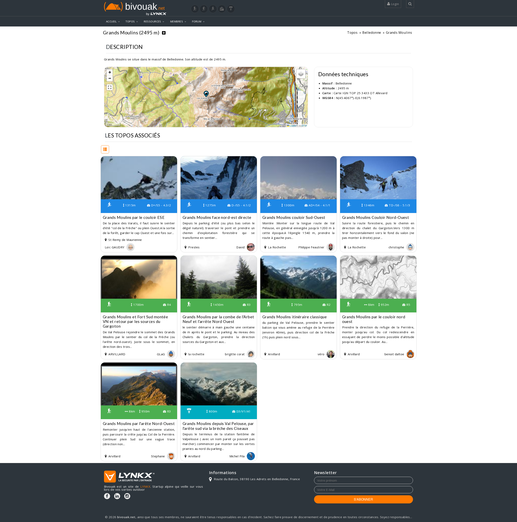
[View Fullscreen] (110, 87)
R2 (328, 305)
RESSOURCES (152, 21)
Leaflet (293, 125)
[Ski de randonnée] (213, 9)
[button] (206, 94)
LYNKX (145, 486)
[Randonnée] (195, 9)
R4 (168, 305)
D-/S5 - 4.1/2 (240, 205)
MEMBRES (176, 21)
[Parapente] (231, 9)
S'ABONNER (363, 499)
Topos (352, 32)
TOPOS (130, 21)
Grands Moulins (399, 32)
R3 (248, 305)
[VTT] (222, 9)
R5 (407, 305)
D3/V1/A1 (243, 411)
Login (394, 4)
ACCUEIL (111, 21)
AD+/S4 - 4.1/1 (319, 205)
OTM (304, 125)
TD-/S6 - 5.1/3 (399, 205)
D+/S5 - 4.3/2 (160, 205)
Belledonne (371, 32)
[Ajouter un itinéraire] (163, 32)
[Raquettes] (204, 9)
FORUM (196, 21)
